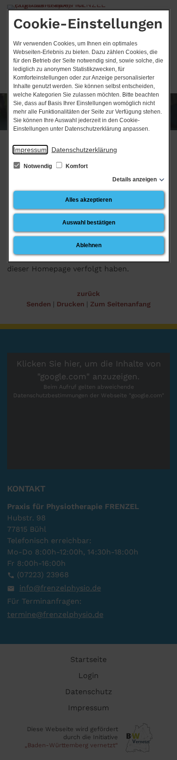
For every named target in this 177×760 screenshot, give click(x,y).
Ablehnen (88, 245)
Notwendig (37, 166)
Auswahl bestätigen (88, 222)
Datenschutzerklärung (84, 149)
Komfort (76, 166)
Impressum (30, 149)
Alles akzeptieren (88, 200)
